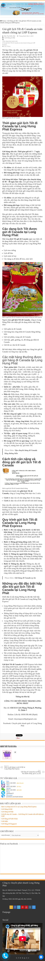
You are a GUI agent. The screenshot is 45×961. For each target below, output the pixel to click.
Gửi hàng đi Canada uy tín (25, 577)
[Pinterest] (22, 907)
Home (4, 21)
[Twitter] (18, 907)
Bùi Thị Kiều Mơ (9, 36)
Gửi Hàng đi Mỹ (12, 21)
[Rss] (11, 907)
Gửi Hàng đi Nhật (7, 812)
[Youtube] (26, 907)
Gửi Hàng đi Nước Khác (9, 819)
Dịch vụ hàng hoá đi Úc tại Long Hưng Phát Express (18, 807)
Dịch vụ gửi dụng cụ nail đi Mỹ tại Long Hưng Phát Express (14, 767)
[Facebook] (15, 907)
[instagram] (33, 907)
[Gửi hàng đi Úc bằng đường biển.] (22, 8)
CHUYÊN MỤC (5, 835)
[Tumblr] (30, 907)
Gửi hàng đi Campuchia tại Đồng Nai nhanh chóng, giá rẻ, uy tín (31, 772)
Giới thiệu (4, 821)
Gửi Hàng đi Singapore (9, 824)
